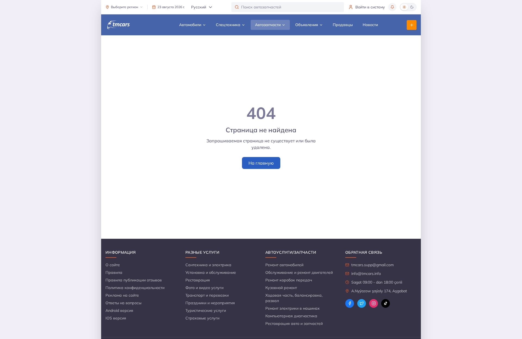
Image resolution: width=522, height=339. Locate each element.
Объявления (306, 24)
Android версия (119, 310)
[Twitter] (361, 303)
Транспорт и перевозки (207, 295)
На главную (261, 163)
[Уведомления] (392, 7)
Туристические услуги (205, 310)
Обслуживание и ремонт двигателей (299, 272)
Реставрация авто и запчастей (294, 323)
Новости (370, 24)
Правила (113, 272)
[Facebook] (349, 303)
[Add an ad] (412, 25)
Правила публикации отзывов (133, 280)
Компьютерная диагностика (291, 315)
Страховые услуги (202, 318)
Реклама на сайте (122, 295)
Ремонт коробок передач (288, 280)
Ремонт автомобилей (284, 264)
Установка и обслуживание (210, 272)
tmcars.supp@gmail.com (372, 264)
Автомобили (190, 24)
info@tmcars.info (366, 273)
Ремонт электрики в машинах (292, 308)
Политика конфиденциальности (134, 287)
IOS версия (115, 318)
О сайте (112, 264)
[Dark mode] (412, 7)
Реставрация (197, 280)
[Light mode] (404, 7)
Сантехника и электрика (208, 264)
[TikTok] (385, 303)
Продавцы (343, 24)
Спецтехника (228, 24)
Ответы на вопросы (123, 302)
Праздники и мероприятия (210, 302)
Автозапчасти (268, 24)
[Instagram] (373, 303)
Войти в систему (370, 7)
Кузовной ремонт (281, 287)
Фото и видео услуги (204, 287)
